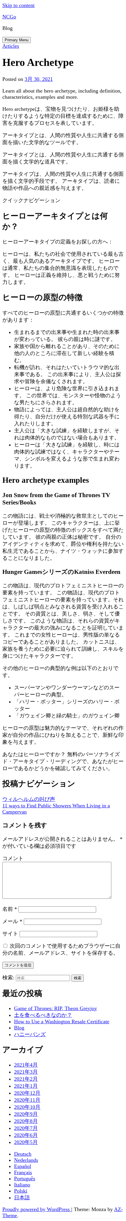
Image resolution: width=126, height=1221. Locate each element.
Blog (19, 1028)
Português (24, 1178)
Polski (20, 1191)
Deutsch (22, 1154)
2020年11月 (27, 1100)
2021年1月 (26, 1086)
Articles (10, 46)
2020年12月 (27, 1093)
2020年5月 (26, 1142)
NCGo (9, 17)
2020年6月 (26, 1135)
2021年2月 (26, 1079)
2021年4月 (26, 1065)
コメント (12, 858)
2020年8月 (26, 1121)
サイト (10, 934)
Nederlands (26, 1160)
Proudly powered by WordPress (36, 1209)
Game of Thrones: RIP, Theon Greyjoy (55, 1008)
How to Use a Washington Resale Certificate (61, 1021)
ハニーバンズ (30, 1034)
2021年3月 (26, 1072)
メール (12, 921)
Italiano (22, 1185)
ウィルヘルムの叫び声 (28, 799)
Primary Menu (16, 40)
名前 (9, 909)
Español (22, 1166)
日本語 (22, 1197)
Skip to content (18, 5)
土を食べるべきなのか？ (43, 1015)
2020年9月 (26, 1114)
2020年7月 (26, 1128)
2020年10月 (27, 1107)
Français (23, 1172)
